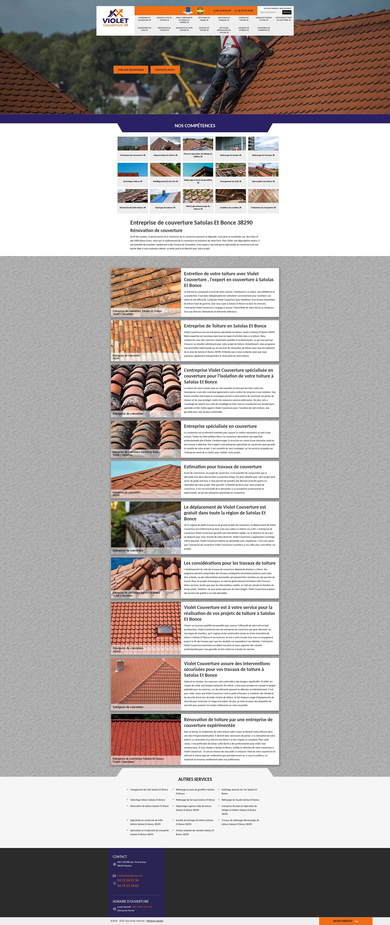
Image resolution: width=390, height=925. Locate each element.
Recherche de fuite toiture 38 (184, 29)
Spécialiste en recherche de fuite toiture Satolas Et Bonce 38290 (146, 822)
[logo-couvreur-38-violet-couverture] (115, 17)
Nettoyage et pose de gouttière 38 (284, 19)
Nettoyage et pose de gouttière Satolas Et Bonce (195, 792)
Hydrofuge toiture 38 (244, 19)
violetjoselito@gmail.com (130, 876)
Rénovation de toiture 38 (164, 29)
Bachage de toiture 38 (204, 29)
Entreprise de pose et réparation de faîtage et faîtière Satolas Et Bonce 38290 (239, 810)
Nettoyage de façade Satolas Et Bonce (240, 800)
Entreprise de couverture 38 (144, 19)
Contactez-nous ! (165, 70)
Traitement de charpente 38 (264, 29)
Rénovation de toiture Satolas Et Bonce (149, 806)
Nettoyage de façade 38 (204, 19)
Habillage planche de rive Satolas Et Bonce (239, 792)
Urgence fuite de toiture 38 (164, 19)
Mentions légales (154, 921)
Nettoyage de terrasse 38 (224, 19)
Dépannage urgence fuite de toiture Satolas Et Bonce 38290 (193, 808)
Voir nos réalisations (131, 70)
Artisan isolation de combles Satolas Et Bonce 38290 (195, 832)
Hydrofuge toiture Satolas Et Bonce (147, 800)
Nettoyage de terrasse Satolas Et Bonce (195, 800)
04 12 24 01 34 (223, 11)
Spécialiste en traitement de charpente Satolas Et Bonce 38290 (149, 832)
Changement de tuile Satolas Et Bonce (149, 790)
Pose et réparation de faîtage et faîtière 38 (184, 20)
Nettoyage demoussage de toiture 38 (224, 30)
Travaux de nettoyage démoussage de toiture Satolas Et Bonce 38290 (240, 822)
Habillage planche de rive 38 (264, 19)
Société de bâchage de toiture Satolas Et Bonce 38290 (194, 822)
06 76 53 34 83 (245, 11)
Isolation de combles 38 (244, 29)
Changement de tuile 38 (144, 29)
